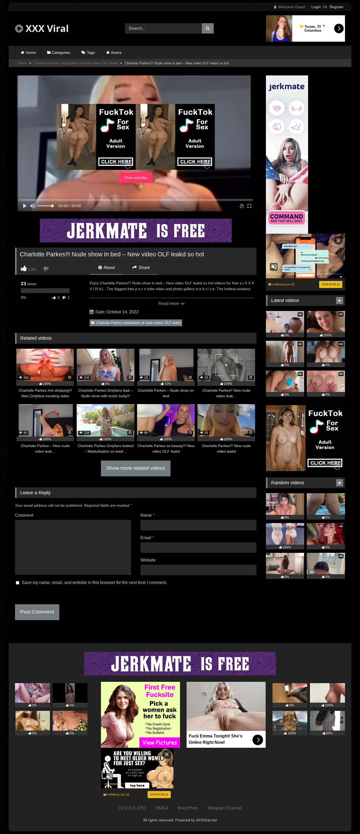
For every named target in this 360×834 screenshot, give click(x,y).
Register (337, 7)
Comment (24, 515)
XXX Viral (46, 28)
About (109, 267)
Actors (116, 52)
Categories (61, 52)
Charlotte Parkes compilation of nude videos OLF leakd (76, 63)
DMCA (162, 808)
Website (148, 560)
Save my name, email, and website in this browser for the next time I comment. (94, 582)
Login (316, 7)
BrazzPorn (188, 808)
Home (31, 52)
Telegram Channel (224, 808)
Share (144, 267)
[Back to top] (343, 818)
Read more (169, 303)
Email (147, 537)
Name (147, 515)
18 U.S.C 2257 (132, 808)
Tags (91, 52)
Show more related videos (135, 468)
